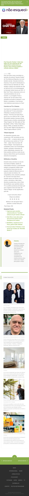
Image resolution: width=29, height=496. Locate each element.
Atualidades (14, 477)
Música (20, 480)
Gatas (15, 480)
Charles (16, 241)
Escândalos (15, 483)
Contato (7, 486)
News (14, 467)
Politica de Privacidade (17, 486)
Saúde (20, 471)
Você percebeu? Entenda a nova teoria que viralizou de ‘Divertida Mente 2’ (16, 228)
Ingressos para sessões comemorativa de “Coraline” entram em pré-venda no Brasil (15, 212)
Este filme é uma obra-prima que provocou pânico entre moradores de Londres (15, 218)
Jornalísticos (16, 474)
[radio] (10, 199)
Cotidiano (9, 480)
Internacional (13, 471)
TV (24, 480)
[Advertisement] (14, 50)
